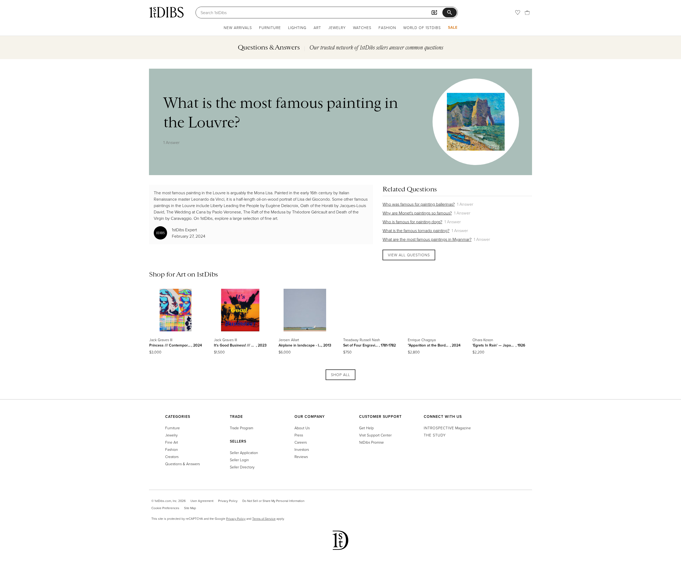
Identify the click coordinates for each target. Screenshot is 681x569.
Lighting (297, 27)
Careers (300, 442)
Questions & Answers (182, 463)
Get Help (366, 427)
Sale (453, 27)
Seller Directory (242, 466)
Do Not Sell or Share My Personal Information (273, 500)
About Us (302, 427)
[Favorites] (517, 12)
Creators (171, 456)
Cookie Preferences (165, 508)
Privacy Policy (228, 500)
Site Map (190, 508)
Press (298, 435)
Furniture (270, 27)
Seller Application (244, 452)
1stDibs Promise (371, 442)
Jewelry (337, 27)
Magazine (447, 427)
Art (317, 27)
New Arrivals (238, 27)
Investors (301, 449)
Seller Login (239, 459)
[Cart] (527, 12)
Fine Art (171, 442)
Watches (362, 27)
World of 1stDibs (422, 27)
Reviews (301, 456)
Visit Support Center (375, 435)
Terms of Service (264, 518)
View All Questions (409, 254)
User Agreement (201, 500)
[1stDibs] (166, 12)
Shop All (340, 374)
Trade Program (241, 427)
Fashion (387, 27)
